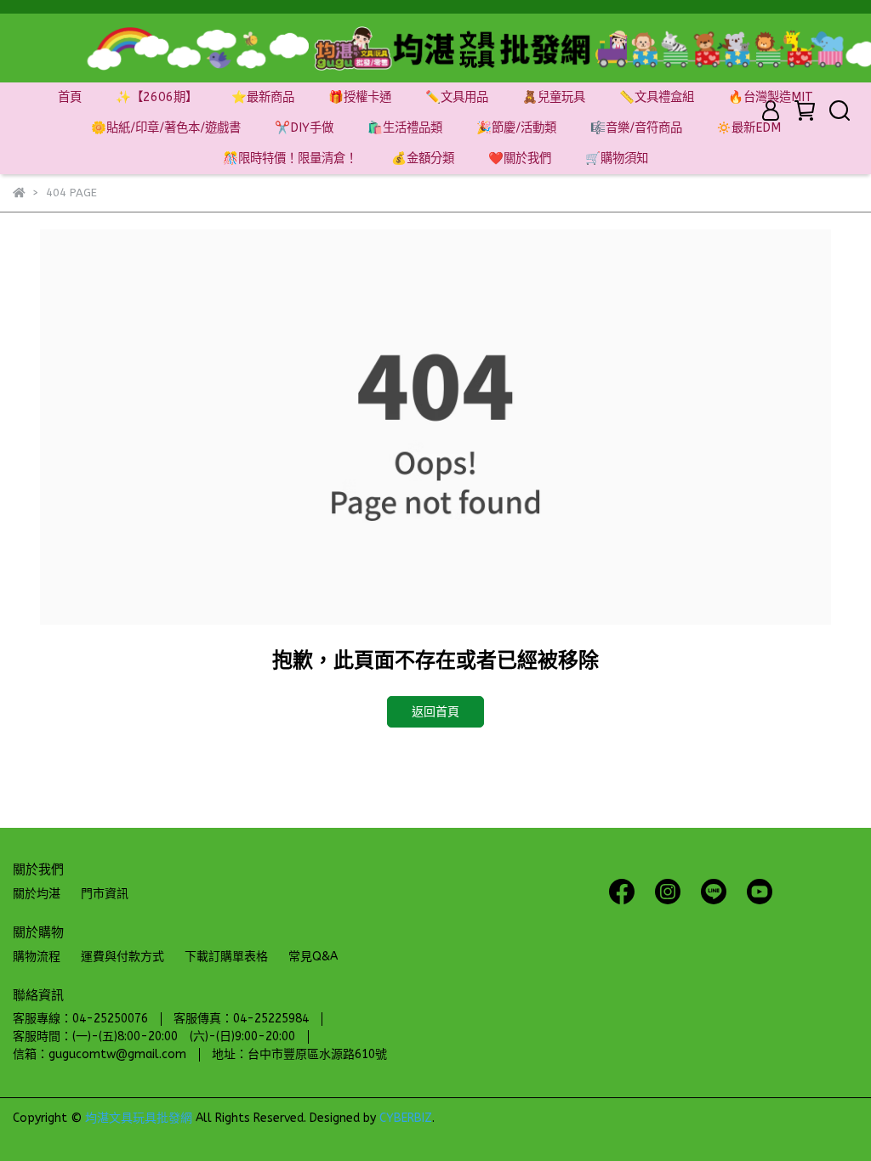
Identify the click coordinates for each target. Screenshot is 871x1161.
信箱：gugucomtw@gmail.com (99, 1054)
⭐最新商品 (262, 97)
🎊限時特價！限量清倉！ (290, 158)
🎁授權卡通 (359, 97)
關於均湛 (36, 893)
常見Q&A (313, 956)
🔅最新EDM (748, 128)
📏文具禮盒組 (656, 97)
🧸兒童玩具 (553, 97)
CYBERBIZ (405, 1118)
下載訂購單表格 (226, 956)
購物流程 (36, 956)
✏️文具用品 (456, 97)
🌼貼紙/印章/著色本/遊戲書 (166, 128)
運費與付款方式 (122, 956)
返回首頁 (435, 712)
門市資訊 (104, 893)
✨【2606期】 (156, 97)
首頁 (70, 97)
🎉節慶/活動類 (516, 128)
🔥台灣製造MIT (770, 97)
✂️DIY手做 (304, 128)
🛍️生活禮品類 (404, 128)
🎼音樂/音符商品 (636, 128)
